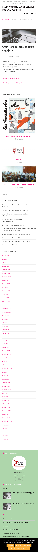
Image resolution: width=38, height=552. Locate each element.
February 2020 (6, 382)
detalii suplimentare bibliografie (13, 83)
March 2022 (5, 347)
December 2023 (6, 308)
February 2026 (6, 270)
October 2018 (6, 418)
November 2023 (6, 312)
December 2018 (6, 411)
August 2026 (5, 255)
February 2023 (6, 333)
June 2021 (5, 358)
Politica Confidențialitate (19, 548)
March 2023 (5, 330)
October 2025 (6, 284)
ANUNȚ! (19, 159)
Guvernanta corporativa (11, 533)
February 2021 (6, 365)
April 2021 (5, 361)
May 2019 (5, 393)
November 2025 (6, 280)
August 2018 (5, 425)
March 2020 (5, 379)
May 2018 (5, 435)
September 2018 (7, 421)
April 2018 (5, 439)
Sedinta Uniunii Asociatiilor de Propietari (19, 184)
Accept (10, 545)
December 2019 (6, 390)
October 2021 (6, 351)
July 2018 (4, 428)
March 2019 (5, 400)
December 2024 (6, 291)
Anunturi (18, 56)
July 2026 (4, 259)
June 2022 (5, 340)
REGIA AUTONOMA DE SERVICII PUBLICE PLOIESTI (18, 8)
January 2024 (6, 305)
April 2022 (5, 344)
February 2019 (6, 404)
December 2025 (6, 277)
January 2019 (6, 407)
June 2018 (5, 432)
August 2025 (5, 287)
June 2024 (5, 294)
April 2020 (5, 375)
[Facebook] (17, 479)
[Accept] (36, 545)
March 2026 (5, 266)
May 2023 (5, 322)
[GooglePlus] (21, 479)
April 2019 (5, 397)
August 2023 (5, 315)
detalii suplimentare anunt (11, 78)
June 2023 (5, 319)
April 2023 (5, 326)
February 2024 (6, 301)
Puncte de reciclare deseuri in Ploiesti (15, 522)
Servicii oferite (8, 519)
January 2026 (6, 273)
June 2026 (5, 263)
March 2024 (5, 298)
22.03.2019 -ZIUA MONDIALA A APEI (19, 136)
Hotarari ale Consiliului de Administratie (16, 537)
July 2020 (4, 372)
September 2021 (7, 354)
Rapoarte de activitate (10, 529)
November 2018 (6, 414)
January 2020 (6, 386)
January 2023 (6, 337)
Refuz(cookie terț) (23, 545)
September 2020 (7, 368)
